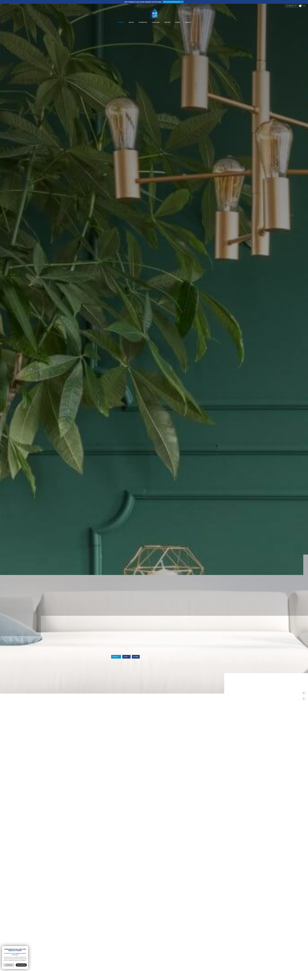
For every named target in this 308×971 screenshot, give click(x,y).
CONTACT (188, 22)
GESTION (167, 22)
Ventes (131, 22)
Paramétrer (8, 965)
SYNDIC (177, 22)
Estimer (135, 656)
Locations (155, 22)
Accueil (121, 22)
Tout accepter (21, 965)
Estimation (143, 22)
